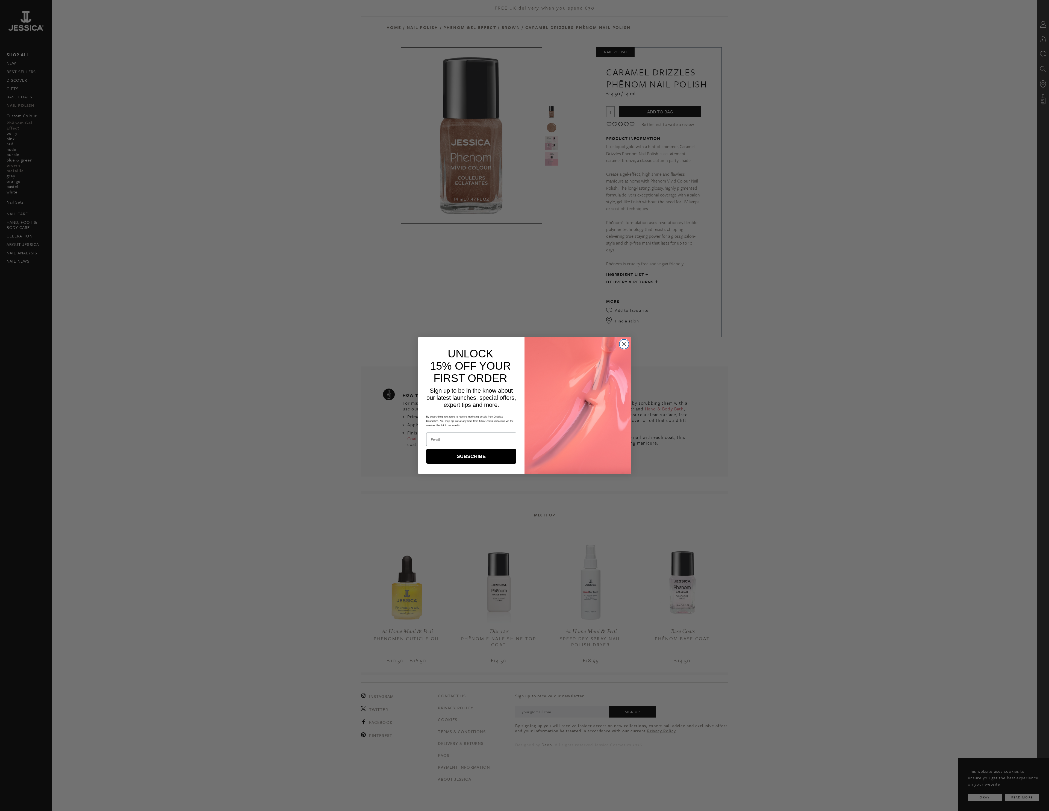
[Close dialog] (624, 344)
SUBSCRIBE (471, 456)
